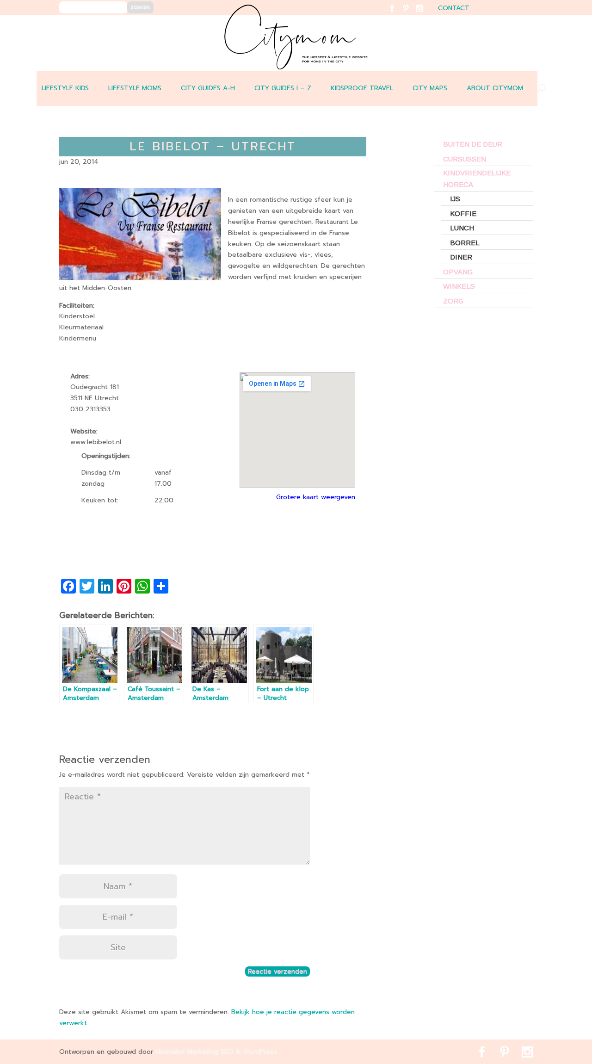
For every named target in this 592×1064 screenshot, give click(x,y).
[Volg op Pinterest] (411, 14)
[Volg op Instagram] (425, 14)
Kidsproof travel (362, 88)
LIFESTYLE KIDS (65, 88)
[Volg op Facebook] (397, 14)
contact (453, 9)
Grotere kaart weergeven (315, 497)
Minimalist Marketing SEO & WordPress (216, 1052)
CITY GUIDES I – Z (282, 88)
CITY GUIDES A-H (208, 88)
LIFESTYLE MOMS (134, 88)
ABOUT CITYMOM (495, 88)
